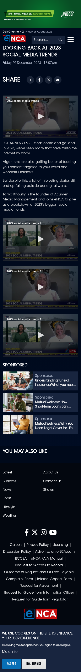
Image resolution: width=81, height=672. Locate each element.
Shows (48, 490)
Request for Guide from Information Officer (39, 592)
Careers (16, 545)
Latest (7, 472)
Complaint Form (19, 579)
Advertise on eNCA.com (55, 552)
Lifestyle (9, 507)
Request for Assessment (39, 586)
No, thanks (34, 664)
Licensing (60, 545)
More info (10, 652)
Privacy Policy (38, 545)
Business (9, 481)
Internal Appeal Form (54, 579)
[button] (40, 116)
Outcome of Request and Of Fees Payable (39, 572)
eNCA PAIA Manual (47, 558)
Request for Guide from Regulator (40, 599)
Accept (11, 664)
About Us (50, 472)
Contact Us (52, 481)
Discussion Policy (17, 552)
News (7, 490)
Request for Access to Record (39, 565)
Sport (7, 498)
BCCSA (21, 558)
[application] (40, 117)
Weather (9, 515)
